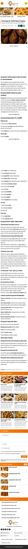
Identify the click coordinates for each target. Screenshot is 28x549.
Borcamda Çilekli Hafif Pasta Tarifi (9, 502)
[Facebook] (1, 529)
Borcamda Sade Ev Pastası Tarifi (9, 505)
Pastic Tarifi (3, 384)
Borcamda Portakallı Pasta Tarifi (9, 511)
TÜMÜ (25, 464)
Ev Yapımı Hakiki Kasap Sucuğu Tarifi (19, 385)
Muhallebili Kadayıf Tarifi (14, 473)
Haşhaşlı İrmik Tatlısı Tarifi (15, 480)
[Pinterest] (9, 529)
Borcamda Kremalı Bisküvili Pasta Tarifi (10, 517)
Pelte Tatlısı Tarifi (13, 467)
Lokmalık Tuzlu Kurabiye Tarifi (20, 403)
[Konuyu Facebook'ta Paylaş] (19, 26)
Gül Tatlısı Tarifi (12, 486)
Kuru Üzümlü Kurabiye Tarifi (6, 16)
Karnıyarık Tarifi (8, 369)
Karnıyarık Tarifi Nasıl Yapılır (16, 369)
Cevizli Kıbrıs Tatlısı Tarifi (7, 402)
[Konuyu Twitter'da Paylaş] (21, 26)
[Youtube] (7, 529)
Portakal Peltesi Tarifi (19, 419)
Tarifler (12, 25)
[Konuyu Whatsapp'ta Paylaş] (24, 26)
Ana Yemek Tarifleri (6, 25)
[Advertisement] (14, 60)
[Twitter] (3, 529)
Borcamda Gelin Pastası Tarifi (8, 514)
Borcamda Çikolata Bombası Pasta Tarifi (11, 508)
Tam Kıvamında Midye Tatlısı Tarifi (6, 420)
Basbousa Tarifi (21, 16)
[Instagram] (5, 529)
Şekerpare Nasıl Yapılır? (14, 492)
